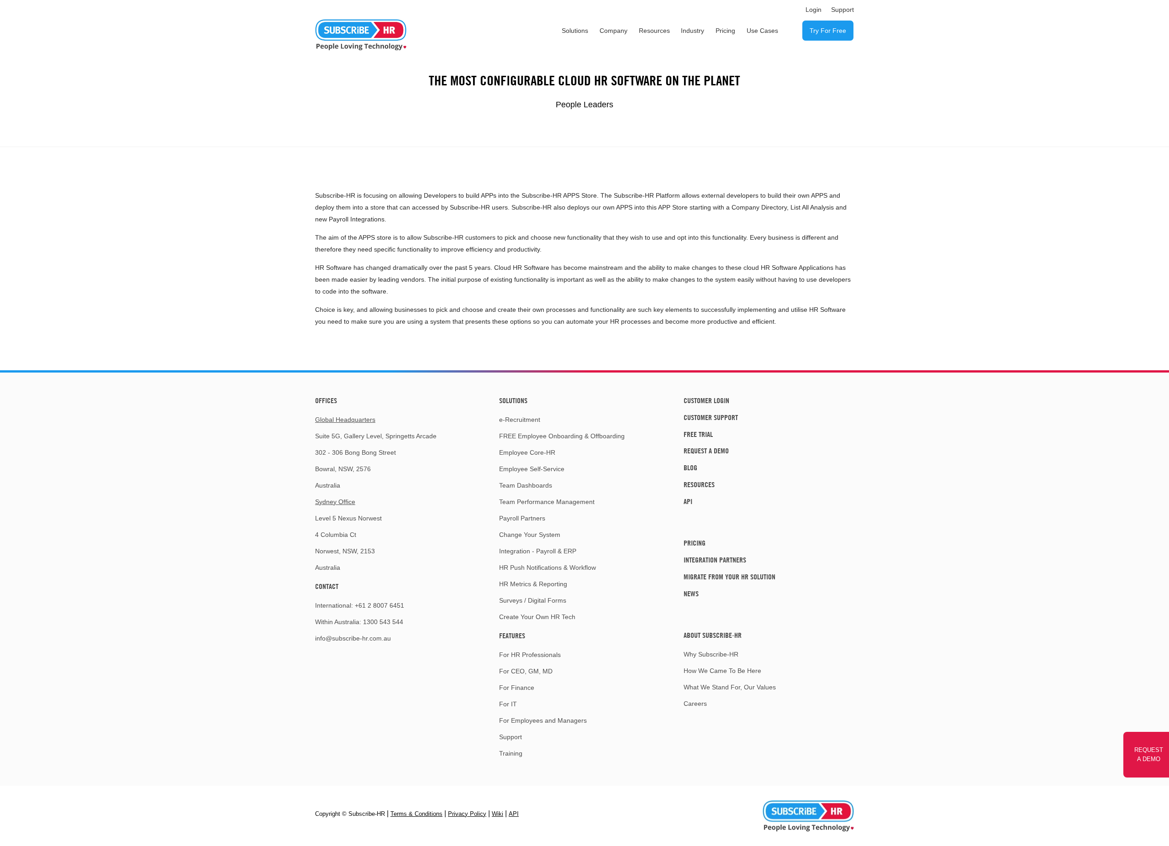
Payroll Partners (522, 518)
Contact (326, 586)
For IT (508, 704)
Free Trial (698, 434)
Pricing (695, 542)
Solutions (513, 400)
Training (510, 753)
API (688, 501)
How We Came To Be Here (722, 670)
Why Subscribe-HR (711, 654)
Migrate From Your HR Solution (729, 576)
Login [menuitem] (813, 9)
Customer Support (711, 417)
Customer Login (706, 400)
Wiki (497, 813)
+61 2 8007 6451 (379, 605)
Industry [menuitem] (692, 30)
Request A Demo (706, 450)
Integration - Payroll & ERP (537, 551)
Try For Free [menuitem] (828, 30)
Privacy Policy (467, 813)
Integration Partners (715, 559)
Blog (690, 467)
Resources (699, 484)
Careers (695, 703)
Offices (326, 400)
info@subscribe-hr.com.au (353, 638)
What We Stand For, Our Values (730, 687)
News (691, 593)
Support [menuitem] (842, 9)
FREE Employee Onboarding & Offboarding (562, 436)
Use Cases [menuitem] (762, 30)
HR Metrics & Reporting (533, 584)
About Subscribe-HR (713, 635)
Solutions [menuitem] (575, 30)
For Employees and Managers (543, 720)
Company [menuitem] (613, 30)
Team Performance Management (547, 501)
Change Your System (529, 534)
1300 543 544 (383, 621)
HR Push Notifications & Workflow (547, 567)
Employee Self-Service (531, 469)
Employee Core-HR (527, 452)
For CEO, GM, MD (526, 671)
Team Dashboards (525, 485)
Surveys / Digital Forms (532, 600)
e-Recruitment (519, 419)
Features (512, 635)
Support (510, 737)
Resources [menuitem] (654, 30)
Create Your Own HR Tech (537, 616)
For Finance (516, 687)
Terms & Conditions (416, 813)
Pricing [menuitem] (725, 30)
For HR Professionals (530, 654)
